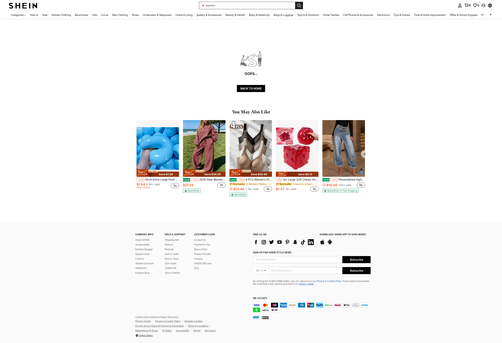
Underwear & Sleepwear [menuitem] (157, 14)
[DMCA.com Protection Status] (265, 317)
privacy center (306, 284)
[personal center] (459, 5)
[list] (284, 242)
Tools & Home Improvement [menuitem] (430, 14)
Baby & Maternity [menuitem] (259, 14)
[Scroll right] (490, 15)
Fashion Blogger (144, 249)
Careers (139, 258)
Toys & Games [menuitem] (402, 14)
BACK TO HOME (251, 88)
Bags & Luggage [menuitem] (283, 14)
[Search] (299, 5)
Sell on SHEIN (172, 273)
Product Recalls (202, 254)
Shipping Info (172, 240)
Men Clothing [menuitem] (120, 14)
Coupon (198, 258)
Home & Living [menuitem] (184, 14)
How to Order (172, 254)
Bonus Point (200, 249)
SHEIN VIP (170, 268)
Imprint (196, 330)
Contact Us (200, 240)
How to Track (172, 258)
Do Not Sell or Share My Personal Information (159, 326)
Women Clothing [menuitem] (61, 14)
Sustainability (142, 244)
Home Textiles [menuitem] (331, 14)
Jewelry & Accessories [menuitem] (209, 14)
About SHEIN (142, 240)
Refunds (169, 249)
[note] (157, 173)
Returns (169, 244)
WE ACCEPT (260, 298)
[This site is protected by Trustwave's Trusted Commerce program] (256, 317)
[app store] (322, 244)
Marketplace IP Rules (146, 330)
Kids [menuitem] (94, 14)
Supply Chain (142, 254)
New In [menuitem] (34, 14)
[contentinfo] (312, 307)
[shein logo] (23, 5)
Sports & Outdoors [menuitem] (308, 14)
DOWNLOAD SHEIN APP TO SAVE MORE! (343, 234)
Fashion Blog (142, 273)
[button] (483, 5)
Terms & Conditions (198, 326)
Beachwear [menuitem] (81, 14)
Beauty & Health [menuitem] (235, 14)
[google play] (330, 244)
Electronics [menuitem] (383, 14)
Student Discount (144, 263)
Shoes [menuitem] (135, 14)
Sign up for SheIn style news (272, 252)
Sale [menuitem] (44, 14)
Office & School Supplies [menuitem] (463, 14)
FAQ (196, 268)
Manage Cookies (194, 321)
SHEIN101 (141, 268)
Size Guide (170, 263)
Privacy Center (143, 321)
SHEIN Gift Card (202, 263)
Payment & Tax (202, 244)
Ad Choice (210, 330)
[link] (467, 5)
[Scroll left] (486, 15)
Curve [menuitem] (104, 14)
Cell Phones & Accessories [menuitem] (358, 14)
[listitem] (157, 158)
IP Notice (167, 330)
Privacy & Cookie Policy (329, 281)
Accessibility (182, 330)
